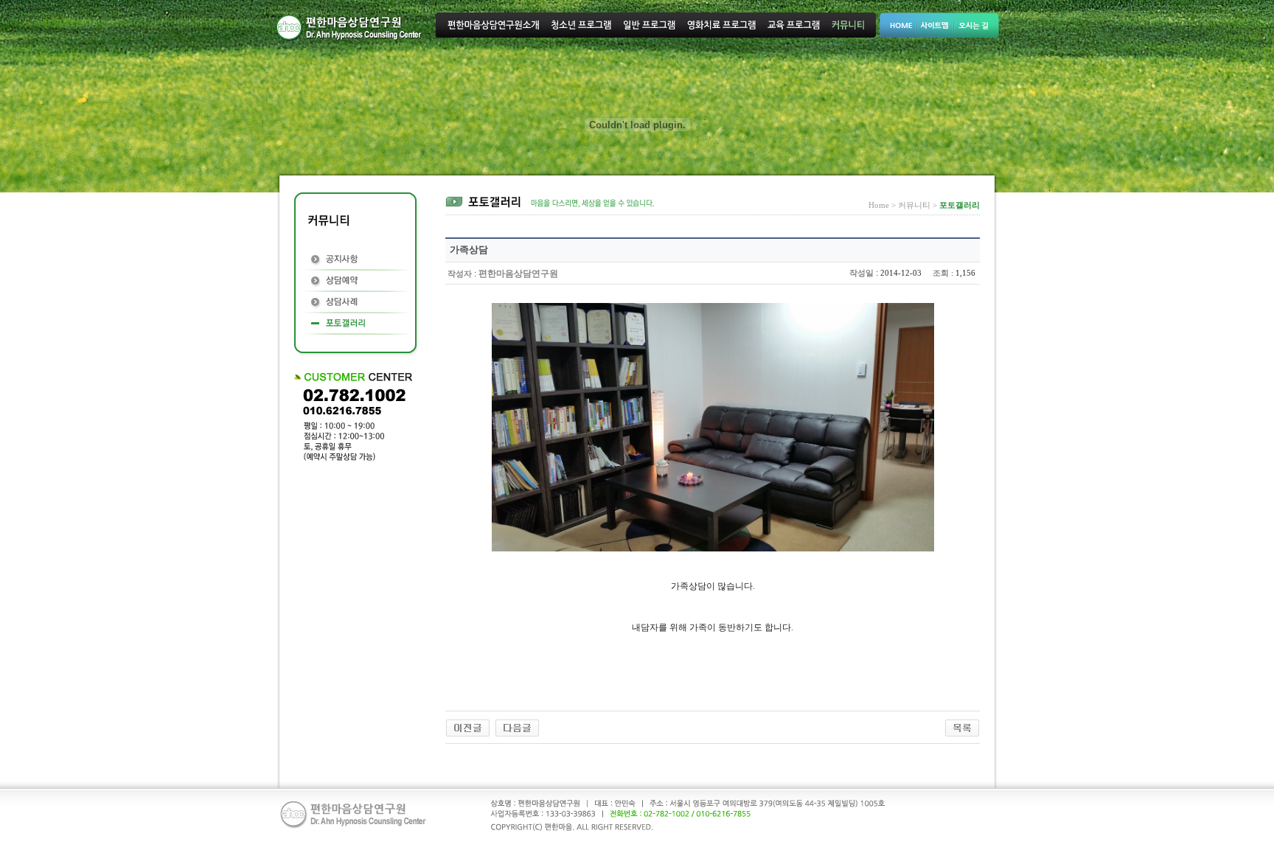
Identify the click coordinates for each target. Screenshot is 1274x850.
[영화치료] (467, 727)
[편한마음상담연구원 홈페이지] (517, 727)
